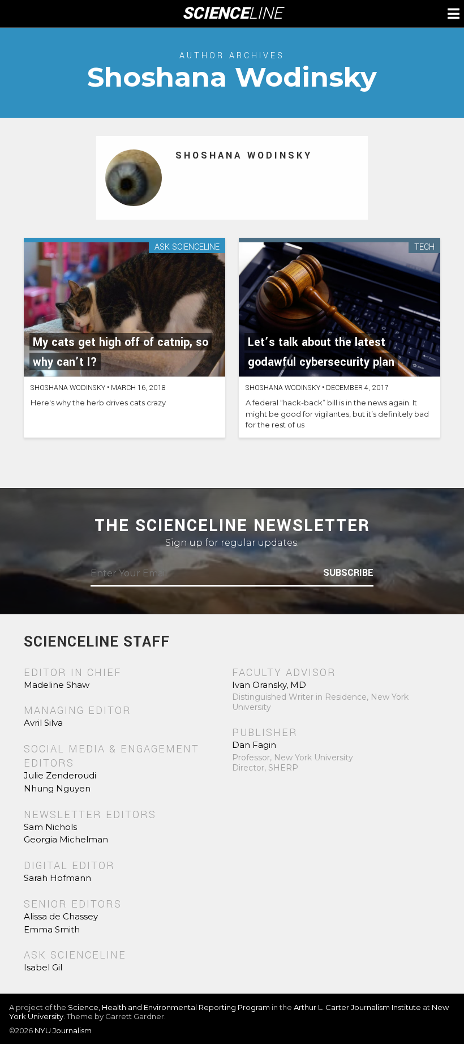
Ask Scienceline (187, 247)
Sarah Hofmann (57, 877)
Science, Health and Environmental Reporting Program (169, 1007)
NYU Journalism (63, 1030)
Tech (424, 247)
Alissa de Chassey (61, 916)
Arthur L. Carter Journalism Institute (357, 1007)
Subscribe (348, 573)
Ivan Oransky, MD (269, 684)
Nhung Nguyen (57, 788)
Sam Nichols (50, 826)
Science (232, 14)
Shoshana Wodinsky (243, 155)
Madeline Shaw (56, 684)
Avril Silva (43, 722)
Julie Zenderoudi (60, 775)
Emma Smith (52, 929)
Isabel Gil (43, 967)
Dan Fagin (254, 744)
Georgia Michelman (66, 839)
